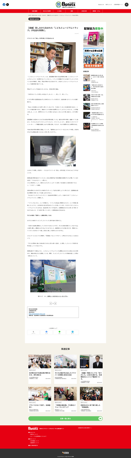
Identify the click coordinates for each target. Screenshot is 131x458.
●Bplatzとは (31, 432)
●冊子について (32, 439)
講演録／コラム (96, 11)
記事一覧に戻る (65, 418)
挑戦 (72, 11)
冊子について (109, 4)
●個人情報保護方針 (33, 445)
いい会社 (59, 11)
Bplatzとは (101, 4)
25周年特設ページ (118, 4)
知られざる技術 (47, 11)
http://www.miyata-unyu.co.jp (37, 314)
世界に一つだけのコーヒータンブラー (57, 296)
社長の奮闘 (34, 11)
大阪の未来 (84, 11)
